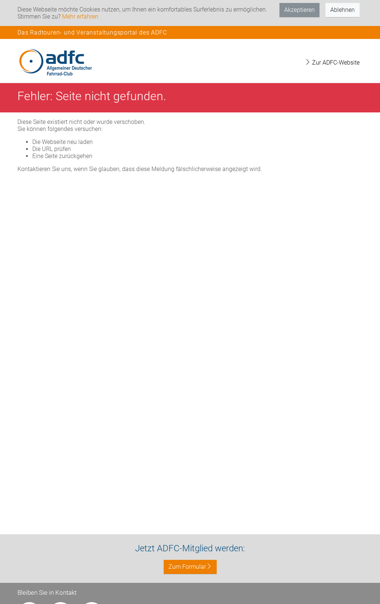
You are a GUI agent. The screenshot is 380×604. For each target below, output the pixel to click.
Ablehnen (342, 9)
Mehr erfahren (80, 16)
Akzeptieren (299, 9)
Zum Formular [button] (187, 566)
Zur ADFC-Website (335, 62)
